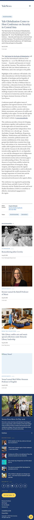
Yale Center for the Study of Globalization (17, 56)
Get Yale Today (8, 495)
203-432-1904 (12, 209)
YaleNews (7, 6)
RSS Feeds (4, 503)
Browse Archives (6, 501)
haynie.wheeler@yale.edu (15, 208)
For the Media (5, 505)
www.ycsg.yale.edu (22, 118)
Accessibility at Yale (6, 510)
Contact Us (5, 507)
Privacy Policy (5, 513)
